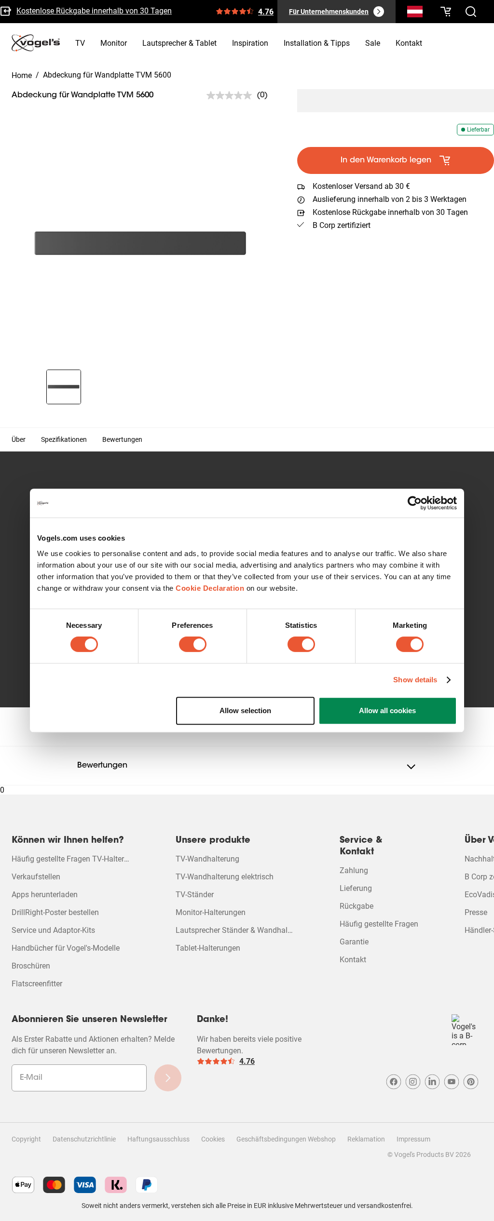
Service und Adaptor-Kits (53, 930)
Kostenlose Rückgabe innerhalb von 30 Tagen (94, 9)
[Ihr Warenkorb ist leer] (445, 11)
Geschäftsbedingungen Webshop (286, 1139)
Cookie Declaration (210, 588)
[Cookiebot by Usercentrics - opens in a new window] (414, 503)
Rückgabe (356, 906)
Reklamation (366, 1139)
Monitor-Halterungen (211, 912)
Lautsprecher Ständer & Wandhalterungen (234, 930)
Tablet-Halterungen (208, 948)
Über (19, 439)
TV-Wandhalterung (207, 858)
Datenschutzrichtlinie (84, 1139)
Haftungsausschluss (158, 1139)
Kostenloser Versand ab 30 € (361, 186)
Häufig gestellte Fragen (379, 924)
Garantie (354, 941)
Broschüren (31, 965)
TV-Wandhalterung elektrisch (225, 876)
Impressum (413, 1139)
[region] (141, 245)
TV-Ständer (195, 894)
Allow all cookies (387, 710)
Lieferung (356, 888)
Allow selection (245, 710)
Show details (415, 680)
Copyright (26, 1139)
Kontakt (353, 959)
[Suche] (414, 13)
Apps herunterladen (45, 894)
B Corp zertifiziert (341, 225)
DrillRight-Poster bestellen (55, 912)
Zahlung (354, 870)
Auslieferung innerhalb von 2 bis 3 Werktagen (390, 199)
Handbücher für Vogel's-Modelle (66, 948)
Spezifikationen (64, 439)
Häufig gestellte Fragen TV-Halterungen (70, 858)
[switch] (192, 644)
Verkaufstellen (36, 876)
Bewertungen (122, 439)
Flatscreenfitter (37, 983)
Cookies (213, 1139)
